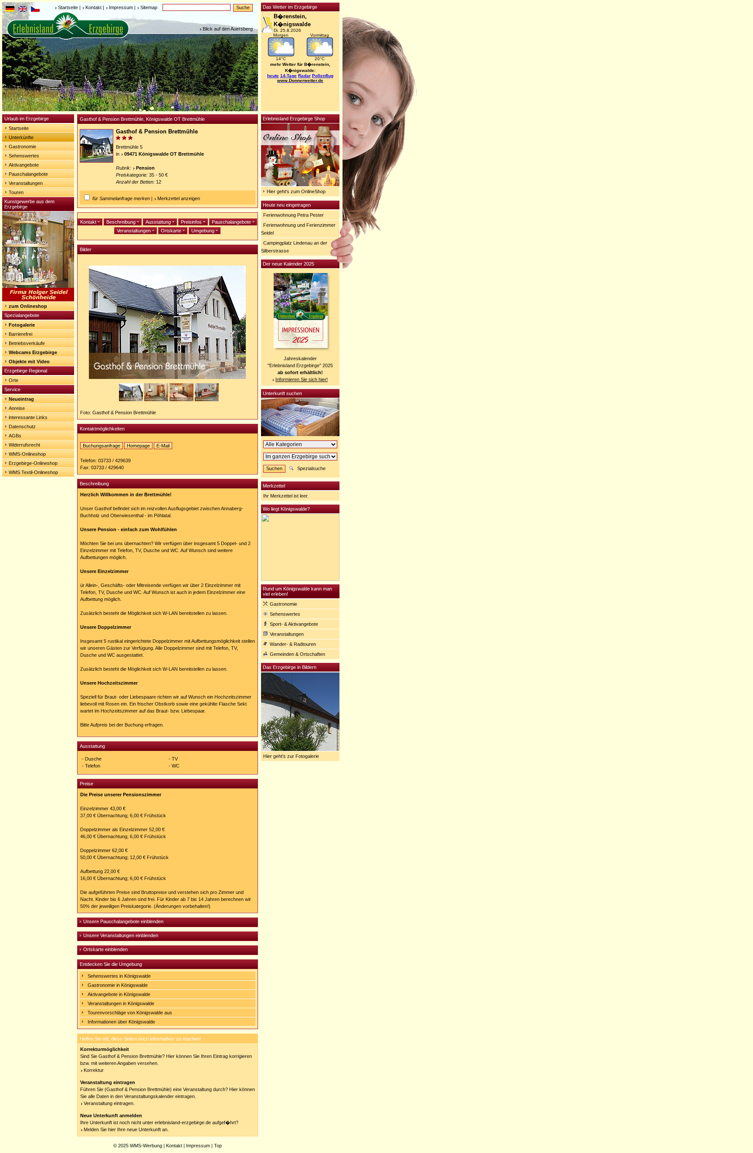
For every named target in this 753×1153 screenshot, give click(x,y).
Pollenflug (322, 75)
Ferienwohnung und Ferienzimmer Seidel (298, 228)
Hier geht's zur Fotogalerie (291, 756)
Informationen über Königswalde (121, 1021)
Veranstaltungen (26, 183)
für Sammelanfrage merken (121, 198)
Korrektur (94, 1070)
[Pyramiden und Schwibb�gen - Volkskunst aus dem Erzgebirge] (38, 299)
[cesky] (35, 10)
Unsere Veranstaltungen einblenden (120, 935)
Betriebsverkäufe (27, 343)
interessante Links (28, 417)
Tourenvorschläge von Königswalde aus (130, 1012)
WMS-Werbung (146, 1145)
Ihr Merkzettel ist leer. (286, 495)
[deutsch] (10, 10)
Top (218, 1145)
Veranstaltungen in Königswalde (121, 1003)
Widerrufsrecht (24, 444)
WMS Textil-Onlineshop (33, 472)
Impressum (121, 7)
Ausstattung (159, 222)
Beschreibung (121, 222)
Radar (304, 75)
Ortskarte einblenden (105, 949)
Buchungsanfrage (101, 445)
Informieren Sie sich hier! (301, 379)
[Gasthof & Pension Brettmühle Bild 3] (182, 399)
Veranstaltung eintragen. (109, 1103)
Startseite (68, 7)
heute (273, 75)
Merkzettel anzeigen (178, 198)
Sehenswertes (24, 155)
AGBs (15, 435)
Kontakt (93, 7)
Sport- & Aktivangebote (294, 624)
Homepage (138, 445)
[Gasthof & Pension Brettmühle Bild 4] (207, 399)
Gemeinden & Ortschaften (297, 654)
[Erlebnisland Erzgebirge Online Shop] (300, 184)
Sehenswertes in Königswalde (119, 976)
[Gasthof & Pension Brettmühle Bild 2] (157, 399)
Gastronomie (22, 146)
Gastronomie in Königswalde (118, 985)
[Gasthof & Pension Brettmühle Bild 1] (131, 399)
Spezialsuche (311, 468)
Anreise (17, 408)
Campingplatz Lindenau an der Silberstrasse (294, 246)
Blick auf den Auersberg (228, 28)
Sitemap (148, 7)
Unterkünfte (21, 137)
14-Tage (288, 75)
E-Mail (163, 445)
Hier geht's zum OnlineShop (296, 191)
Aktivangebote (24, 164)
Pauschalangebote (28, 174)
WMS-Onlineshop (27, 454)
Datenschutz (22, 426)
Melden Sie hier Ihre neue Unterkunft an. (126, 1129)
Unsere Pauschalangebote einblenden (123, 921)
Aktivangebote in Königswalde (119, 994)
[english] (22, 10)
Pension (145, 168)
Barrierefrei (20, 334)
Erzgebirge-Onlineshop (33, 463)
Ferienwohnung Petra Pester (293, 215)
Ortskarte (172, 230)
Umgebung (203, 230)
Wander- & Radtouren (293, 644)
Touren (16, 192)
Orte (13, 380)
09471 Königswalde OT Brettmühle (164, 154)
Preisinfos (192, 222)
